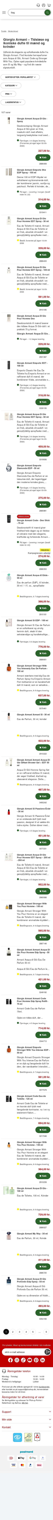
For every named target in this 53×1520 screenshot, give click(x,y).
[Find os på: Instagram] (17, 1360)
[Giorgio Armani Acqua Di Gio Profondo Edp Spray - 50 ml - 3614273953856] (9, 1281)
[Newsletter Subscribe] (47, 1352)
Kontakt (6, 1427)
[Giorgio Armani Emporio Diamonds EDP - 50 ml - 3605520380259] (9, 467)
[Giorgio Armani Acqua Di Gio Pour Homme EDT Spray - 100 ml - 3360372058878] (9, 269)
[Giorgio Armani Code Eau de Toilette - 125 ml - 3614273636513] (9, 1098)
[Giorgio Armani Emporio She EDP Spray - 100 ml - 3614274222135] (9, 172)
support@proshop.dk (27, 1389)
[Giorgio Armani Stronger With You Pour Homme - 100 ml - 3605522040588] (9, 906)
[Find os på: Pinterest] (36, 1360)
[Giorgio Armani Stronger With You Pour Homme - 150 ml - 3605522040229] (9, 1144)
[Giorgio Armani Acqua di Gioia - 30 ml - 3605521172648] (9, 577)
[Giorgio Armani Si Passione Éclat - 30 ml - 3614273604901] (9, 811)
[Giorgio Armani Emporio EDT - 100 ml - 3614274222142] (9, 365)
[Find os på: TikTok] (23, 1360)
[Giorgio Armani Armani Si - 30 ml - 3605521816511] (9, 716)
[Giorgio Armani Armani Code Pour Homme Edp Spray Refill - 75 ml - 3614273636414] (9, 1000)
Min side (7, 1419)
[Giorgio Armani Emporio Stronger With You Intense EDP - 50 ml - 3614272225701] (9, 1049)
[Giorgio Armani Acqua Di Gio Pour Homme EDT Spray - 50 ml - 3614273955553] (9, 416)
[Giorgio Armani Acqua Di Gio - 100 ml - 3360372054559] (9, 1190)
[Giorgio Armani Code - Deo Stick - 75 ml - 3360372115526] (9, 519)
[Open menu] (4, 12)
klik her (25, 1403)
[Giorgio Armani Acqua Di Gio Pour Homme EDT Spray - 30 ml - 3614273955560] (9, 220)
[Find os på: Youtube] (29, 1360)
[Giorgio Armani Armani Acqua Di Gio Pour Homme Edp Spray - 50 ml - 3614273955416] (9, 952)
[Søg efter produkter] (47, 12)
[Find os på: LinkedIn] (42, 1360)
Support (6, 1412)
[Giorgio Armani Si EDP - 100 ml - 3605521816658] (9, 622)
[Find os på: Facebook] (10, 1360)
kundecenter (44, 1386)
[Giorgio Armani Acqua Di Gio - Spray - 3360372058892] (9, 121)
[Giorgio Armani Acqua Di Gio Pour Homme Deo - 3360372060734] (9, 318)
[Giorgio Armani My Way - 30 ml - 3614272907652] (9, 1236)
